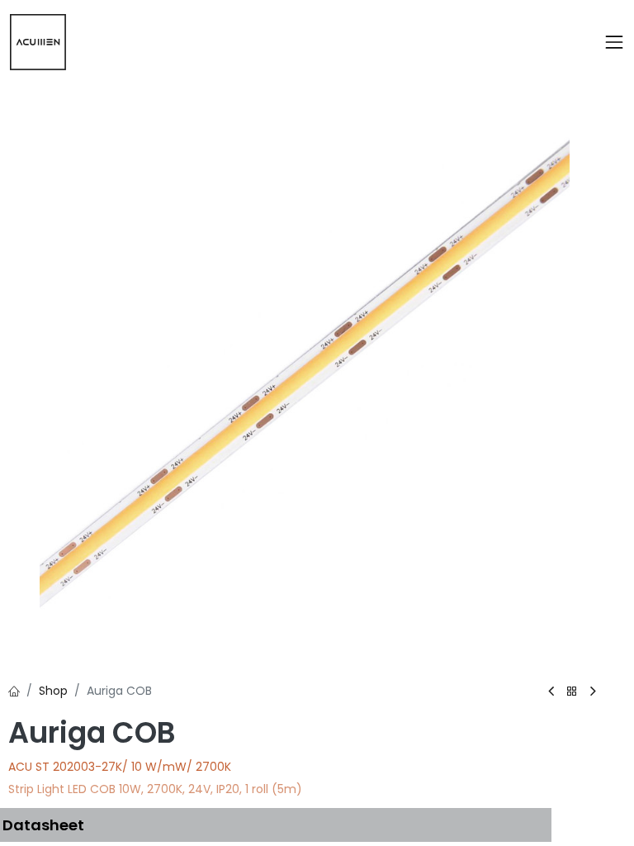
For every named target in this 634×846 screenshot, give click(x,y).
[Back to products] (572, 692)
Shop (53, 690)
